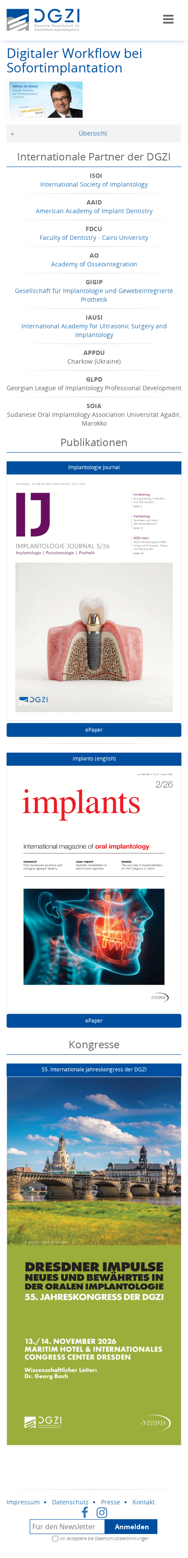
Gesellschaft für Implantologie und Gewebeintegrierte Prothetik (94, 294)
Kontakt (143, 1502)
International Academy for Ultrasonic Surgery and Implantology (94, 330)
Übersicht (93, 133)
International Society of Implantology (94, 184)
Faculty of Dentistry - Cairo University (94, 237)
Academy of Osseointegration (94, 264)
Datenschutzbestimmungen (122, 1538)
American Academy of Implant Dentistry (94, 211)
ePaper (94, 729)
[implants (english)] (94, 889)
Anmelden (132, 1526)
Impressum (23, 1502)
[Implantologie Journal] (94, 597)
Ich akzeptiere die (104, 1538)
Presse (110, 1502)
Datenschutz (70, 1502)
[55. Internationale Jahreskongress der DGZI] (94, 1261)
